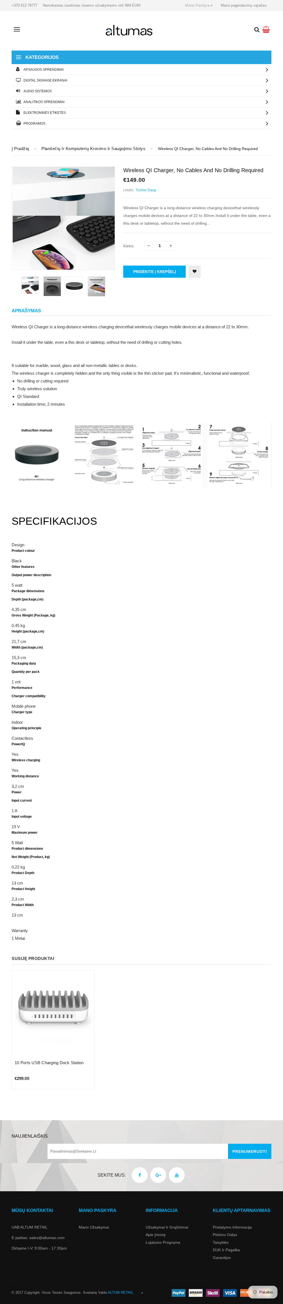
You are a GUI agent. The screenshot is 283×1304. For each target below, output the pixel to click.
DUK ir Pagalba (226, 1250)
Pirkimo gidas (225, 1234)
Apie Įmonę (156, 1234)
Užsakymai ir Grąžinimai (167, 1227)
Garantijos (222, 1257)
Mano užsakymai (94, 1227)
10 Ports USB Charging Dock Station (49, 1062)
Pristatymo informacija (232, 1227)
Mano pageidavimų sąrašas (244, 5)
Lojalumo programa (163, 1242)
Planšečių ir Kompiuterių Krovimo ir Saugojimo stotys (93, 148)
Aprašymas (26, 310)
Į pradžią (20, 148)
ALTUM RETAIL (120, 1292)
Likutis (128, 190)
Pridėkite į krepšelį (154, 271)
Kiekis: (129, 246)
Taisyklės (221, 1242)
